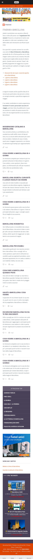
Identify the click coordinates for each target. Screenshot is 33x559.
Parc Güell (7, 396)
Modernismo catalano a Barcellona (14, 127)
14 (5, 379)
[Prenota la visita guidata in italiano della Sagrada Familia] (16, 529)
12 (5, 332)
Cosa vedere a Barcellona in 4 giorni (16, 154)
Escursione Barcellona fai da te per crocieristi (16, 313)
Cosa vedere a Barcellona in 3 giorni (16, 203)
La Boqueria (8, 411)
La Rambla (7, 400)
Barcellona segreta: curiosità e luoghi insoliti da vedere (16, 178)
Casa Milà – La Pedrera (11, 404)
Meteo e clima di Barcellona (11, 466)
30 (5, 264)
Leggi (6, 147)
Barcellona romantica (13, 224)
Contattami (19, 6)
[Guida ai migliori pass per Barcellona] (16, 19)
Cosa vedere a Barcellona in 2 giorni (16, 340)
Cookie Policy (18, 547)
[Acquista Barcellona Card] (16, 490)
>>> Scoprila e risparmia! (16, 497)
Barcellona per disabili (13, 246)
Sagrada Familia (9, 393)
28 (5, 218)
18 (5, 354)
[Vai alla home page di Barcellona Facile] (16, 15)
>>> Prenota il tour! (16, 535)
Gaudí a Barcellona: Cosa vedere (14, 293)
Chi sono (12, 6)
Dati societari (5, 551)
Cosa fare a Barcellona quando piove (13, 271)
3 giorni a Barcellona (11, 82)
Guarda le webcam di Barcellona (13, 470)
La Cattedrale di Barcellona (13, 419)
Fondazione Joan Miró (11, 423)
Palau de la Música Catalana (14, 426)
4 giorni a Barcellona (11, 85)
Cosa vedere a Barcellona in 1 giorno (16, 361)
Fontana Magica (9, 415)
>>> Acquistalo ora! (16, 516)
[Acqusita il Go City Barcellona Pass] (16, 509)
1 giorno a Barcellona (11, 77)
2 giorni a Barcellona (11, 80)
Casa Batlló (8, 408)
